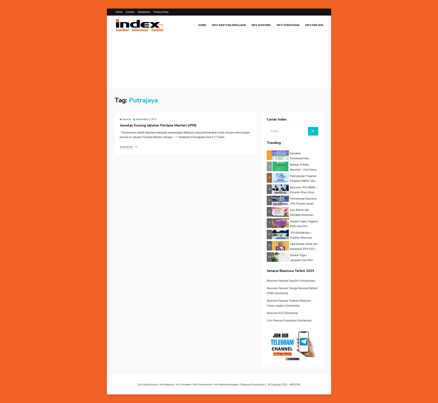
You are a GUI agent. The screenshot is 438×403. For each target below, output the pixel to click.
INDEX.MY (295, 384)
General (127, 119)
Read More (126, 147)
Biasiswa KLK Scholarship (282, 313)
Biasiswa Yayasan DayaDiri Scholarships (291, 280)
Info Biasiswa (261, 25)
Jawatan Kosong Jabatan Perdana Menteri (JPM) (158, 125)
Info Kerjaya (314, 25)
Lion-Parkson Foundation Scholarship (289, 320)
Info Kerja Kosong (148, 384)
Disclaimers (144, 12)
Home (119, 12)
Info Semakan (183, 384)
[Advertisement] (217, 62)
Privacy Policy (161, 12)
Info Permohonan (202, 384)
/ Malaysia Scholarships (252, 384)
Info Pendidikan (288, 25)
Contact (130, 12)
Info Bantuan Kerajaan (229, 25)
